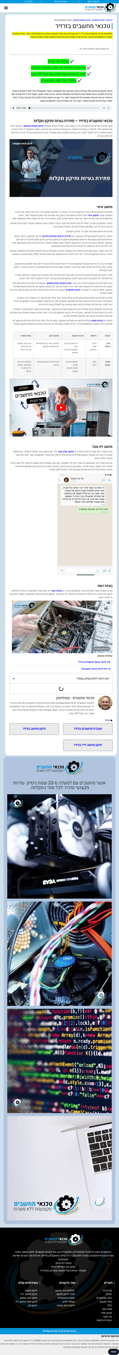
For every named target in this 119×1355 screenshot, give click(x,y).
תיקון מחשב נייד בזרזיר (88, 745)
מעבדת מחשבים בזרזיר (88, 728)
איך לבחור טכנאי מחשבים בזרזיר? (94, 662)
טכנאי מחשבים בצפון (81, 20)
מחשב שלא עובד (66, 451)
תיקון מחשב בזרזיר (34, 728)
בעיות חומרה (97, 320)
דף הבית (109, 20)
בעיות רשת (57, 590)
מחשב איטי (93, 215)
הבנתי (113, 1352)
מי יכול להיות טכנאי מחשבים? (95, 669)
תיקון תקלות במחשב (33, 126)
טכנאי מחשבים (98, 20)
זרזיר (107, 720)
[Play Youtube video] (61, 408)
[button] (6, 8)
